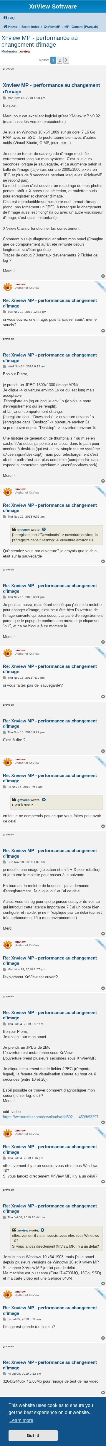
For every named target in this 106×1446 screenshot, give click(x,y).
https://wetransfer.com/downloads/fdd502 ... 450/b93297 (50, 1117)
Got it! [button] (33, 1435)
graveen (23, 529)
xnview (22, 1230)
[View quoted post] (44, 529)
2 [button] (60, 60)
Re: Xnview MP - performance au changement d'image (50, 303)
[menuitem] (9, 17)
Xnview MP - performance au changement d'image (39, 41)
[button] (66, 60)
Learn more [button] (21, 1420)
